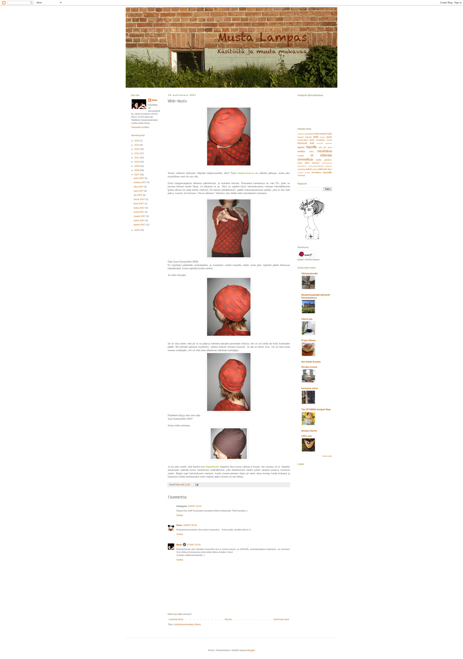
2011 (137, 157)
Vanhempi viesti (281, 619)
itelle (315, 136)
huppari (308, 137)
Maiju (179, 544)
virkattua (301, 175)
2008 (137, 170)
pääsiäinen (302, 166)
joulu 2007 (139, 178)
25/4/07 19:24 (194, 506)
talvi (325, 169)
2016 (137, 140)
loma (330, 147)
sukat (308, 169)
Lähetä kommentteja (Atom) (187, 624)
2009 (137, 166)
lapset (301, 147)
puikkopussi (327, 163)
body (316, 134)
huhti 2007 (139, 212)
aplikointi (301, 134)
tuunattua (316, 172)
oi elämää (321, 155)
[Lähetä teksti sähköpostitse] (196, 484)
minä (311, 151)
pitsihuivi (315, 163)
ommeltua (305, 159)
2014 (137, 145)
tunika (307, 173)
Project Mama (308, 340)
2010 (137, 162)
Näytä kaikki (327, 456)
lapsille (311, 147)
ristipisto (328, 166)
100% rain (306, 436)
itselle (322, 137)
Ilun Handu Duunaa (311, 362)
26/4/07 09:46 (190, 525)
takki (320, 169)
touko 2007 (139, 208)
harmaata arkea (309, 388)
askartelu (309, 134)
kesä (312, 140)
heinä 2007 (139, 199)
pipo (307, 163)
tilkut (330, 169)
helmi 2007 (139, 220)
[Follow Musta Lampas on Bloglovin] (312, 239)
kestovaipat (303, 140)
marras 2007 (140, 182)
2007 (137, 174)
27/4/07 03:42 (194, 544)
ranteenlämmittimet (316, 166)
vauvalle (327, 172)
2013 (137, 149)
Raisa (179, 525)
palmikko (328, 160)
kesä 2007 (139, 203)
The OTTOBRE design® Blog (315, 409)
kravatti (320, 143)
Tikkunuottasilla (309, 273)
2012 (137, 153)
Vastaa (179, 515)
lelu (320, 147)
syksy (315, 169)
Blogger (251, 650)
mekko (301, 151)
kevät (329, 140)
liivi (325, 147)
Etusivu (228, 619)
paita (318, 160)
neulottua (324, 151)
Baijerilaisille (212, 466)
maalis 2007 (140, 216)
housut (300, 137)
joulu (329, 136)
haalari (323, 134)
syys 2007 (139, 191)
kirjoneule (302, 143)
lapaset (329, 143)
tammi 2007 (140, 224)
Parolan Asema (309, 367)
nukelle (301, 156)
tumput (300, 173)
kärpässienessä (245, 173)
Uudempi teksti (176, 619)
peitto (300, 163)
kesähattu (320, 140)
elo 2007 (138, 195)
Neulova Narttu (309, 431)
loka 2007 (139, 186)
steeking (301, 169)
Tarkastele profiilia (140, 127)
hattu (329, 134)
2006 (137, 230)
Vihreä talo (306, 319)
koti (312, 143)
